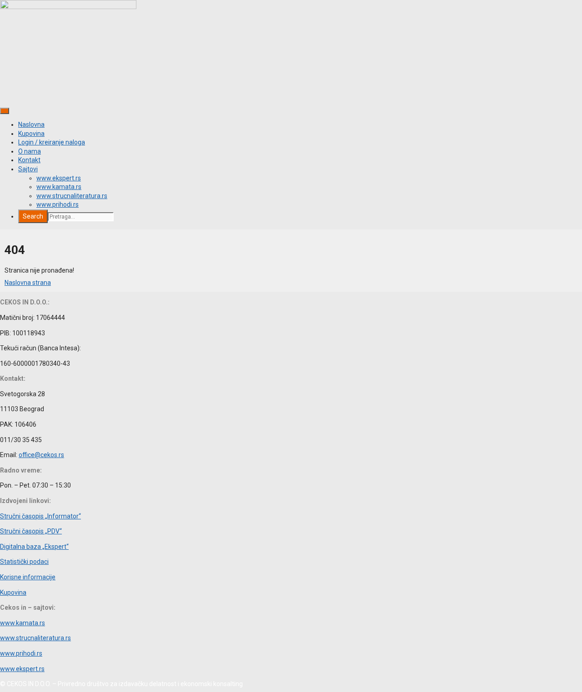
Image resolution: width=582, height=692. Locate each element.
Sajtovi (28, 169)
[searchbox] (81, 216)
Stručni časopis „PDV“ (31, 531)
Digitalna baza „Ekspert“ (34, 546)
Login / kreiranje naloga (51, 142)
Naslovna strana (28, 282)
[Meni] (4, 111)
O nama (29, 151)
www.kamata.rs (58, 186)
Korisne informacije (27, 577)
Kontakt (29, 160)
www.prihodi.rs (57, 204)
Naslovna (31, 124)
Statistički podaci (24, 561)
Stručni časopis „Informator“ (40, 516)
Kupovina (31, 133)
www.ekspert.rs (58, 178)
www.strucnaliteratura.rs (71, 195)
